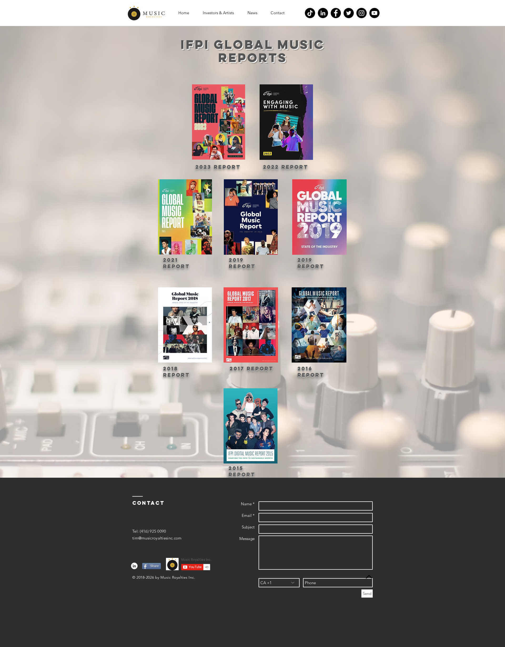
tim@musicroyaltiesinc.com (157, 538)
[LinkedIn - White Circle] (134, 566)
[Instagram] (361, 13)
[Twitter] (349, 13)
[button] (218, 12)
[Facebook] (336, 13)
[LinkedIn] (323, 13)
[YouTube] (374, 13)
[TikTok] (310, 13)
